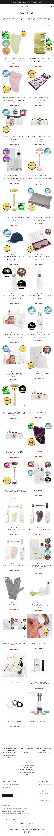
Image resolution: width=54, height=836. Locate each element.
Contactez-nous (42, 796)
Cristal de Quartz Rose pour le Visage (14, 565)
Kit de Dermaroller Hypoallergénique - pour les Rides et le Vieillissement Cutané (39, 138)
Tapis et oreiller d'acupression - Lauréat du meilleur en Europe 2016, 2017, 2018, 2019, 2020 (39, 99)
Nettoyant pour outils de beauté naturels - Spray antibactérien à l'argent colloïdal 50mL (14, 297)
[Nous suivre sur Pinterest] (10, 819)
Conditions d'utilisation (44, 800)
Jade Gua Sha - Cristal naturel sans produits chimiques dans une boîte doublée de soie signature (14, 60)
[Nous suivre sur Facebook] (3, 819)
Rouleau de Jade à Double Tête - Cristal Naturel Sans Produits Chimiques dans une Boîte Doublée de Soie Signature (14, 218)
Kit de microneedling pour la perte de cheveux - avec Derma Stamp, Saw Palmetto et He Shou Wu (14, 336)
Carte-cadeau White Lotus (14, 680)
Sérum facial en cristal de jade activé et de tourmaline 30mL (40, 489)
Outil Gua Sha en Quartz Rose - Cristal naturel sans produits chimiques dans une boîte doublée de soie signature (14, 99)
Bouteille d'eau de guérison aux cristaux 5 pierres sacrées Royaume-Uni (39, 720)
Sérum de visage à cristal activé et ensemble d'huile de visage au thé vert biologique (14, 643)
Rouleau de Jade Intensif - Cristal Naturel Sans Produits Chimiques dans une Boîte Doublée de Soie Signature (14, 412)
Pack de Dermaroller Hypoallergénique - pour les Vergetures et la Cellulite (14, 451)
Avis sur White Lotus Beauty (45, 784)
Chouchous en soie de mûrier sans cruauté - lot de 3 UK (14, 720)
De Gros (41, 791)
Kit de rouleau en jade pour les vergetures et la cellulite (39, 605)
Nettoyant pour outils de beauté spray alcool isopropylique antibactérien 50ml (39, 297)
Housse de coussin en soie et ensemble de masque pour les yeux (39, 642)
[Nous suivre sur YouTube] (14, 819)
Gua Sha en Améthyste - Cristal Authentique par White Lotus (39, 450)
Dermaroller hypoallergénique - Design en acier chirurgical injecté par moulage (14, 138)
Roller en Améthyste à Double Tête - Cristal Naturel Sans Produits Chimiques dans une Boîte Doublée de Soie (14, 491)
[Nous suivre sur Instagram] (6, 819)
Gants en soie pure (14, 604)
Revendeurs (41, 789)
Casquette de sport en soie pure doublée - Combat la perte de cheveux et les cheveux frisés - (14, 258)
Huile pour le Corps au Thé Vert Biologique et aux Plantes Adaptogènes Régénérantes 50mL (14, 177)
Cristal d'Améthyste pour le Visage (39, 529)
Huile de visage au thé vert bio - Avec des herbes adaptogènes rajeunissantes (39, 567)
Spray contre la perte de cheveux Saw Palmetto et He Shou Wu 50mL (40, 335)
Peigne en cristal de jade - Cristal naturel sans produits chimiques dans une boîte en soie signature (39, 60)
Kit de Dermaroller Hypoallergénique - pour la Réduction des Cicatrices (39, 411)
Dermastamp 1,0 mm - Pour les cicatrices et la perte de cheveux (14, 374)
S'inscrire (7, 795)
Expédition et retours (43, 793)
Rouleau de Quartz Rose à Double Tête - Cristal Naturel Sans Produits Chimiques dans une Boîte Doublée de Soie (39, 178)
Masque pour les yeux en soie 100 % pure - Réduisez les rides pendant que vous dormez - (39, 258)
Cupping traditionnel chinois (40, 373)
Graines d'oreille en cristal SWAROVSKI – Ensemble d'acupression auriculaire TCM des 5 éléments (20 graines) (40, 682)
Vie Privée (41, 798)
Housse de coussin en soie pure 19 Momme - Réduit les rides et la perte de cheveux (39, 217)
